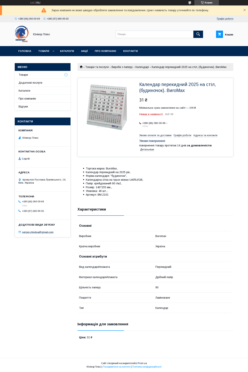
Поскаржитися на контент (116, 366)
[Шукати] (198, 34)
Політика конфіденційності (147, 366)
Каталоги (67, 51)
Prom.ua (142, 363)
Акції (84, 51)
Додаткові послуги (30, 82)
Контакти (130, 51)
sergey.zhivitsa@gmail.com (37, 231)
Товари (43, 51)
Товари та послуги (97, 67)
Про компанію (105, 51)
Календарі (142, 67)
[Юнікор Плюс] (21, 41)
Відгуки (23, 106)
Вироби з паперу (122, 67)
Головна (24, 51)
